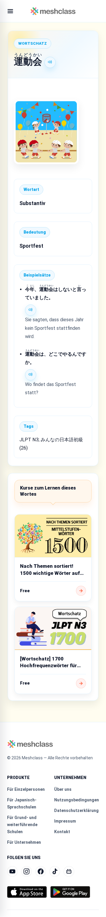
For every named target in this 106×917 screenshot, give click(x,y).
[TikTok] (54, 871)
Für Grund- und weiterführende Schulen (22, 824)
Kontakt (62, 831)
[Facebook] (40, 871)
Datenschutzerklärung (76, 810)
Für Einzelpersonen (26, 789)
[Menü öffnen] (10, 11)
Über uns (63, 789)
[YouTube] (12, 871)
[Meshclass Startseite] (53, 11)
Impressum (65, 821)
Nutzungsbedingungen (76, 800)
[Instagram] (26, 871)
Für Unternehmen (24, 842)
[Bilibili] (69, 871)
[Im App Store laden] (27, 892)
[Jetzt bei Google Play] (70, 892)
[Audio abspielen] (50, 62)
